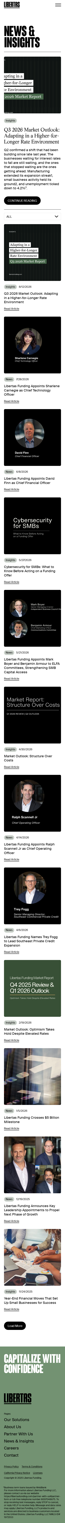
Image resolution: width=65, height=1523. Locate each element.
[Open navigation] (58, 5)
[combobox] (32, 216)
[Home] (12, 5)
